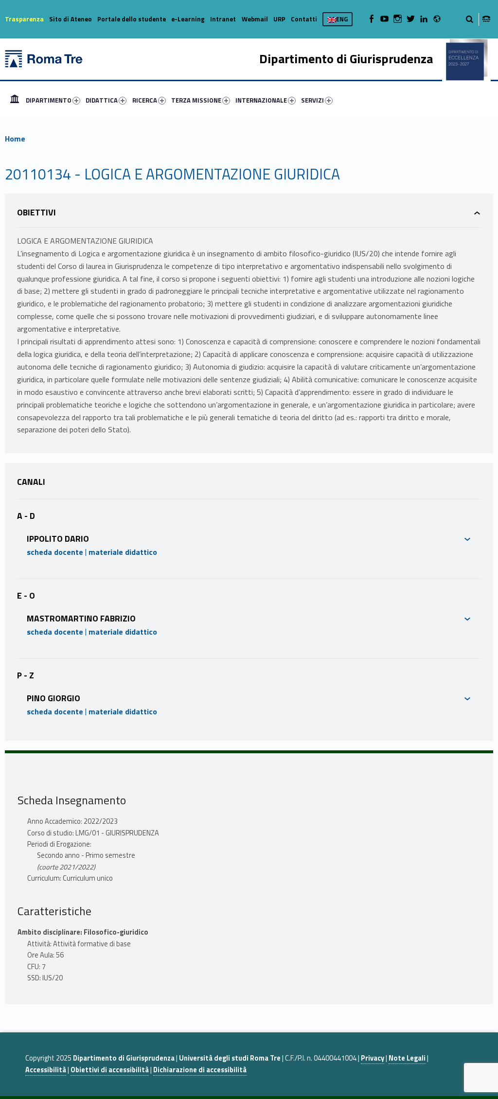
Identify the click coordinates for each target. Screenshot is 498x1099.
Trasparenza (24, 19)
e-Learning (188, 19)
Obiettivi (36, 212)
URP (279, 19)
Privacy (372, 1058)
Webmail (255, 19)
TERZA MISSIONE (196, 100)
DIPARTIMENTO (48, 100)
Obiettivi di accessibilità (110, 1069)
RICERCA (144, 100)
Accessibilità (45, 1069)
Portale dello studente (131, 19)
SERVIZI (312, 100)
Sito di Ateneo (70, 19)
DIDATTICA (102, 100)
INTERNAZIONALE (261, 100)
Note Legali (407, 1058)
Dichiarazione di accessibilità (200, 1069)
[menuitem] (14, 100)
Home (14, 100)
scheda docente (55, 552)
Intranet (223, 19)
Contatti (304, 19)
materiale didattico (123, 552)
